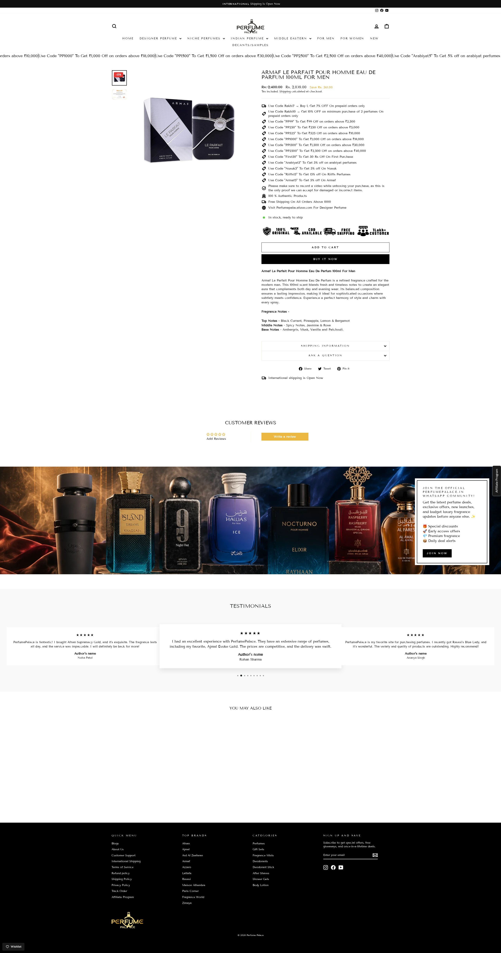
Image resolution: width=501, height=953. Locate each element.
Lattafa (186, 873)
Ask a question (325, 355)
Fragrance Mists (263, 855)
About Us (118, 849)
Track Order (119, 891)
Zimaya (187, 903)
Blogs (115, 843)
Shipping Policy (122, 879)
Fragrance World (193, 897)
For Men (326, 38)
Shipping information (325, 345)
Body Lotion (261, 885)
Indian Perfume (248, 38)
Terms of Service (122, 867)
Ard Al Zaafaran (192, 855)
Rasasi (186, 879)
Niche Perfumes (204, 38)
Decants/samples (250, 45)
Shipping (285, 91)
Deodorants (260, 861)
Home (127, 38)
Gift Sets (258, 849)
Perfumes (259, 843)
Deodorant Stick (263, 867)
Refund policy (121, 873)
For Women (352, 38)
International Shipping (126, 861)
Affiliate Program (123, 897)
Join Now (437, 553)
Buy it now (325, 259)
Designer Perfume (159, 38)
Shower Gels (261, 879)
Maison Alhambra (193, 885)
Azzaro (186, 867)
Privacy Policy (121, 885)
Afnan (186, 843)
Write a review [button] (285, 436)
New (374, 38)
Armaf (186, 861)
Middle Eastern (291, 38)
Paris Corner (190, 891)
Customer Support (123, 855)
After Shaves (261, 873)
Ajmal (186, 849)
